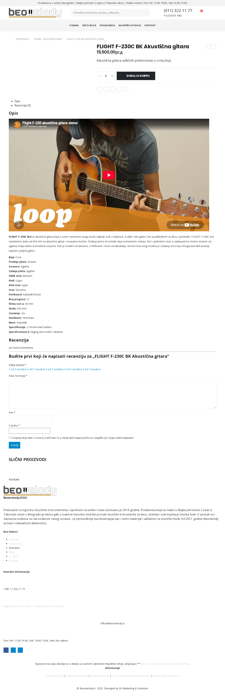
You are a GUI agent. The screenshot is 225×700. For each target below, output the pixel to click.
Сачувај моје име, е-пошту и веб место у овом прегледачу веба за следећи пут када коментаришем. (73, 437)
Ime (12, 412)
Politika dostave (100, 675)
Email (125, 89)
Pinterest (119, 89)
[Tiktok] (20, 650)
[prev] (208, 46)
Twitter (106, 89)
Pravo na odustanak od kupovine (131, 675)
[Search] (145, 12)
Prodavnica (107, 25)
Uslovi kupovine (54, 675)
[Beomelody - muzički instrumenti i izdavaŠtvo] (35, 13)
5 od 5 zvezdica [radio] (92, 369)
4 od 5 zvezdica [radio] (73, 369)
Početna (14, 539)
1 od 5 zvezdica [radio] (18, 369)
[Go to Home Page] (10, 39)
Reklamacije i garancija (166, 675)
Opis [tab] (17, 101)
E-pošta (14, 425)
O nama (74, 25)
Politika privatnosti (77, 675)
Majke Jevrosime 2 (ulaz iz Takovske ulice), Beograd (34, 606)
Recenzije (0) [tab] (22, 105)
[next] (213, 46)
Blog (12, 552)
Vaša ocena (17, 365)
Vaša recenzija (18, 375)
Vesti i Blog (89, 25)
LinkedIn (112, 89)
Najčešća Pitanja (129, 25)
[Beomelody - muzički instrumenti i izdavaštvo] (30, 491)
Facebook (99, 89)
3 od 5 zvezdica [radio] (54, 369)
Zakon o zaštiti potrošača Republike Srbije (164, 663)
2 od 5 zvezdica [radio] (36, 369)
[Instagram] (13, 650)
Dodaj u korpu (138, 76)
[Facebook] (6, 650)
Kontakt (150, 25)
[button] (2, 698)
